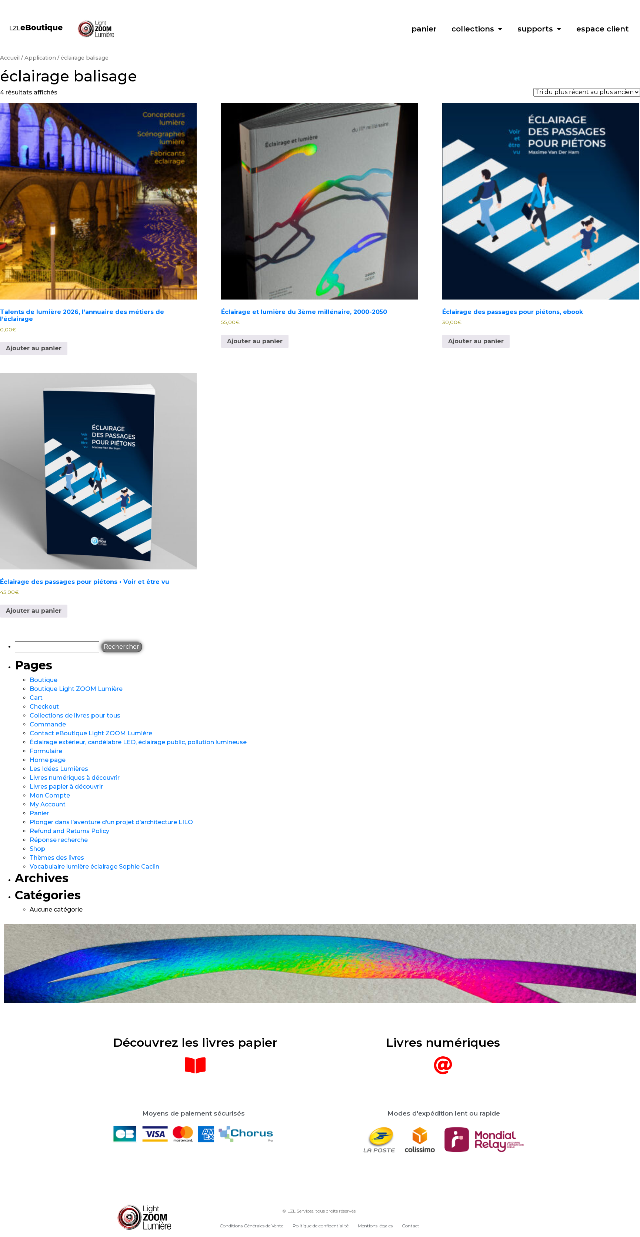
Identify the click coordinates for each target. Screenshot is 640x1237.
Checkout (44, 706)
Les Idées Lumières (59, 768)
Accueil (10, 57)
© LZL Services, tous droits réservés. (319, 1211)
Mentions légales (375, 1225)
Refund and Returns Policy (69, 831)
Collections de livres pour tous (75, 715)
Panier (39, 813)
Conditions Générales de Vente (251, 1225)
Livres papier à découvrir (66, 786)
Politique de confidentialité (321, 1225)
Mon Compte (50, 795)
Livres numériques (443, 1042)
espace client (602, 28)
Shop (37, 848)
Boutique (43, 679)
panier (424, 28)
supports (535, 28)
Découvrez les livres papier (195, 1042)
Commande (48, 724)
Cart (36, 697)
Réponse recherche (59, 839)
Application (40, 57)
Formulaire (46, 751)
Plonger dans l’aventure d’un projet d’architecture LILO (111, 822)
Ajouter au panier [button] (33, 348)
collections (472, 28)
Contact (410, 1225)
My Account (48, 804)
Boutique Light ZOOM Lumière (76, 688)
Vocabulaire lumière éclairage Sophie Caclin (94, 866)
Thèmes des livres (57, 857)
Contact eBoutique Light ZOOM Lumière (91, 733)
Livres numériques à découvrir (75, 777)
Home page (48, 759)
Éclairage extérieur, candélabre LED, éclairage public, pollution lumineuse (138, 742)
